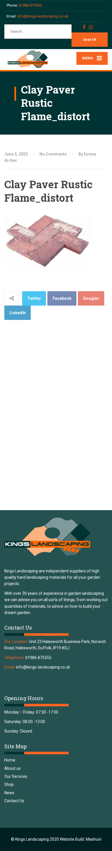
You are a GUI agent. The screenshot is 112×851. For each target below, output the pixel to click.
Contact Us (14, 800)
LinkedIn (17, 312)
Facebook (62, 298)
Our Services (15, 776)
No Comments (53, 154)
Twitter (34, 298)
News (9, 792)
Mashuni (93, 839)
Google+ (91, 298)
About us (12, 768)
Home (9, 760)
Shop (9, 784)
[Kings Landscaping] (30, 59)
